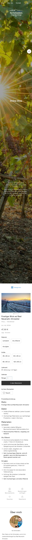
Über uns (10, 3)
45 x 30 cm (6, 356)
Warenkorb (22, 499)
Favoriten (10, 499)
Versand (7, 332)
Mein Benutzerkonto (9, 492)
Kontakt (18, 3)
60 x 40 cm (17, 356)
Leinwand (6, 341)
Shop (3, 321)
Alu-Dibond (16, 341)
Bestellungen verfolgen (22, 492)
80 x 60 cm (6, 362)
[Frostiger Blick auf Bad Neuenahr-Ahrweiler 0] (16, 303)
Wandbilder (10, 321)
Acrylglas (6, 346)
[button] (7, 393)
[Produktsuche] (29, 51)
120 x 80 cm (17, 362)
